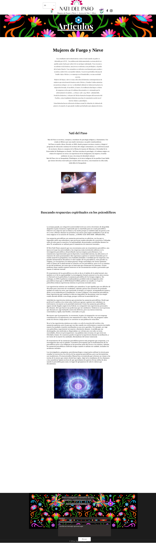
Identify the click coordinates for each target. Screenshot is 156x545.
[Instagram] (111, 10)
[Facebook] (107, 10)
